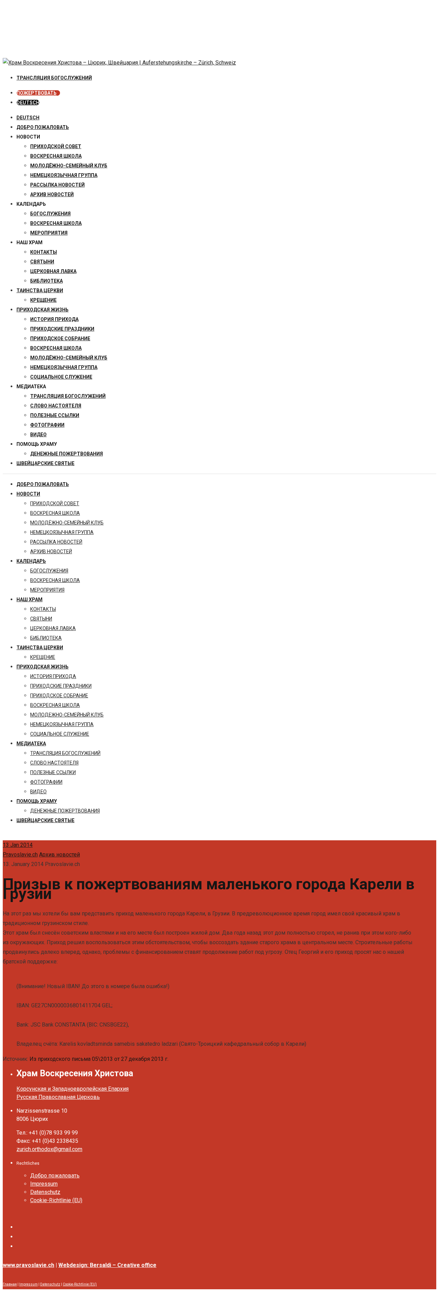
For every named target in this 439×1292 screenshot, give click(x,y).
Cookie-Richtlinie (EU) (56, 1200)
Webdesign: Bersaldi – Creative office (107, 1265)
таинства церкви (39, 290)
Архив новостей (59, 854)
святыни (42, 261)
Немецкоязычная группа (63, 367)
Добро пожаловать (42, 127)
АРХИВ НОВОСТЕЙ (52, 194)
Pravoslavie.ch (20, 854)
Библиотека (46, 281)
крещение (43, 300)
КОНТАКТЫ (43, 252)
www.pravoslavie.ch (28, 1265)
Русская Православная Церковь (58, 1097)
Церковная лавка (53, 271)
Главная (10, 1284)
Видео (38, 434)
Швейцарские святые (45, 463)
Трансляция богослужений (68, 396)
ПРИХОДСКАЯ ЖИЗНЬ (42, 309)
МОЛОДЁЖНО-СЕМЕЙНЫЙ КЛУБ (68, 165)
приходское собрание (60, 338)
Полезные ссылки (54, 415)
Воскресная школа (56, 223)
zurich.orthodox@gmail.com (49, 1149)
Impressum (44, 1184)
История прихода (54, 319)
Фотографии (47, 425)
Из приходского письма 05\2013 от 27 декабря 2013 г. (98, 1059)
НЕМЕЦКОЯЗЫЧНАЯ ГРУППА (63, 175)
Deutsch (27, 117)
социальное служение (61, 377)
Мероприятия (49, 233)
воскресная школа (56, 156)
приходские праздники (62, 329)
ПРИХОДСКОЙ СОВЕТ (55, 146)
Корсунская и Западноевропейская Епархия (72, 1089)
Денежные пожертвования (66, 454)
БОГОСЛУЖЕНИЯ (50, 213)
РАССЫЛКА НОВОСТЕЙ (57, 185)
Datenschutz (45, 1192)
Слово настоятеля (55, 405)
